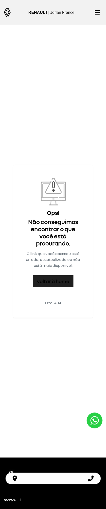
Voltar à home (53, 281)
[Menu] (97, 12)
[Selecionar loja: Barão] (15, 478)
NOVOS (10, 499)
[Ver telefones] (91, 478)
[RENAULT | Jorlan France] (7, 12)
